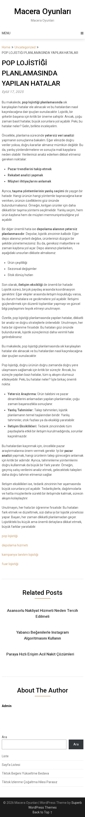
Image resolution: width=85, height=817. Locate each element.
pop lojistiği (10, 536)
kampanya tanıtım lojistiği (20, 554)
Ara (4, 737)
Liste (5, 756)
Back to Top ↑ (43, 812)
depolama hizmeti (15, 545)
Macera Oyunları (42, 11)
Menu (6, 33)
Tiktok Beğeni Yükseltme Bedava (25, 773)
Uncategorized (25, 47)
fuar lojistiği (10, 564)
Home (6, 47)
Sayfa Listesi (11, 765)
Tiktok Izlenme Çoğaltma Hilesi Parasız (29, 782)
